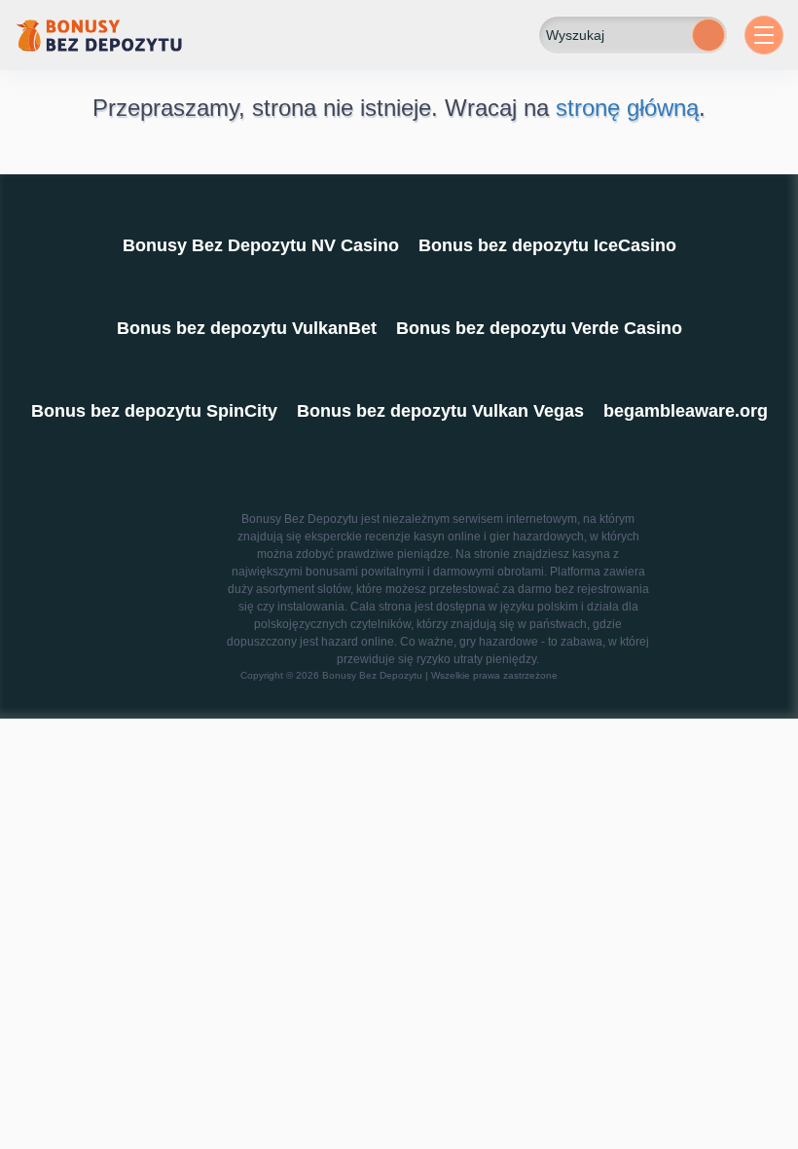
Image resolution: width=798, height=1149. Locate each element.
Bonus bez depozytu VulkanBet (247, 328)
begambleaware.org (685, 411)
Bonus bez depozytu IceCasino (547, 245)
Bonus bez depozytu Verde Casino (539, 328)
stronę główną (627, 107)
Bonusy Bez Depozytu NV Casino (261, 245)
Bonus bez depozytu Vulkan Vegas (440, 411)
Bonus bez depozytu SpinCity (154, 411)
